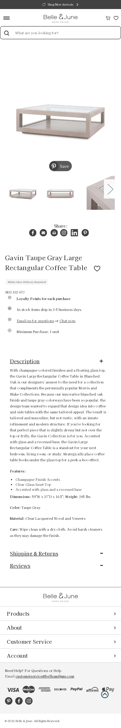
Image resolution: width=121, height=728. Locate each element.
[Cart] (107, 17)
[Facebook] (32, 232)
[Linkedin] (74, 232)
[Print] (54, 232)
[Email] (43, 232)
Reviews (20, 565)
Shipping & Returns (34, 553)
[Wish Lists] (116, 17)
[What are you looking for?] (6, 32)
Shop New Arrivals (60, 4)
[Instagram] (63, 232)
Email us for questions (35, 320)
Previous (10, 188)
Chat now (67, 320)
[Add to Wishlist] (97, 267)
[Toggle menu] (8, 17)
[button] (105, 694)
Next (110, 188)
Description (25, 361)
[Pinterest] (85, 232)
